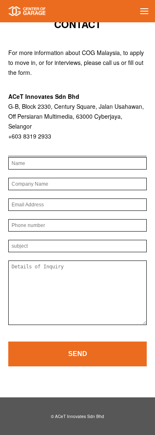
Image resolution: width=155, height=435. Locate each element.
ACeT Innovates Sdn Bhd (79, 416)
